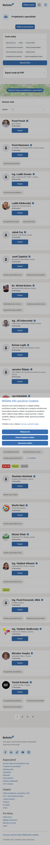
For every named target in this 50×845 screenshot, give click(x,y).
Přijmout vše (25, 432)
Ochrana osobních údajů (29, 424)
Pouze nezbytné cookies (25, 437)
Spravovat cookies (25, 443)
